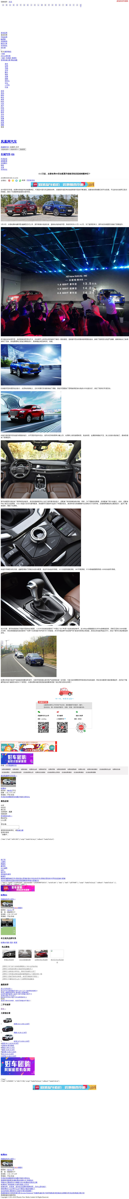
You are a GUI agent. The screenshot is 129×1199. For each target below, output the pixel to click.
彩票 (2, 123)
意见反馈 (71, 1193)
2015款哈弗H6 (5, 772)
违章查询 (4, 41)
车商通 (8, 58)
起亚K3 (20, 878)
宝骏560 (4, 1045)
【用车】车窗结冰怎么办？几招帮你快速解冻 (18, 979)
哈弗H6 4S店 (81, 769)
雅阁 (2, 878)
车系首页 (4, 159)
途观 (3, 1050)
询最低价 (4, 899)
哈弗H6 (3, 788)
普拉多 (48, 878)
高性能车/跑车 (6, 874)
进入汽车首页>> (6, 989)
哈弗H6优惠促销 (72, 769)
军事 (2, 118)
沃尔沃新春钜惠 (25, 960)
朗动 (8, 880)
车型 (6, 70)
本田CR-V (5, 1043)
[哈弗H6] (8, 786)
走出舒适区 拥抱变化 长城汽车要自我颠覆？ (17, 1191)
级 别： (4, 912)
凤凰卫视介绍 (79, 1193)
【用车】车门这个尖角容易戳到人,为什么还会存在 (20, 966)
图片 (6, 72)
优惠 (6, 76)
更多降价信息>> (6, 816)
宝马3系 (15, 878)
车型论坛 (4, 169)
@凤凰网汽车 (12, 765)
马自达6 (34, 878)
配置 (15, 942)
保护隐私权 (50, 1193)
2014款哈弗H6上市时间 (53, 772)
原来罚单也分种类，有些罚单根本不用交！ (16, 1000)
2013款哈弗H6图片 (79, 772)
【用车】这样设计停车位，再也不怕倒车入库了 (19, 971)
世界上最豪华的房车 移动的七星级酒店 (15, 992)
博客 (2, 120)
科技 (2, 108)
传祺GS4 (17, 1024)
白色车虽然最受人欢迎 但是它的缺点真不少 (16, 994)
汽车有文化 (31, 180)
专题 (3, 58)
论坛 (6, 83)
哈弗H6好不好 (42, 769)
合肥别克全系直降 (41, 960)
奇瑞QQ (30, 880)
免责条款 (58, 1193)
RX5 (3, 1054)
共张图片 (18, 908)
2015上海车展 (5, 56)
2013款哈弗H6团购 (91, 772)
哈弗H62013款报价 (40, 772)
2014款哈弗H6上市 (28, 772)
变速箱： (4, 795)
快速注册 (7, 60)
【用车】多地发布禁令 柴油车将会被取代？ (17, 969)
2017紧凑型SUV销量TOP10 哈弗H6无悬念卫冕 (20, 1182)
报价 (6, 74)
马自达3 (3, 880)
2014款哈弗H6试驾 (16, 772)
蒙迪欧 (9, 878)
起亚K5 (28, 878)
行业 (6, 87)
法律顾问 (64, 1193)
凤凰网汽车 (9, 141)
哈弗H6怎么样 (33, 769)
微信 (9, 51)
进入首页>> (11, 899)
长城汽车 (5, 154)
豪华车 (3, 866)
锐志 (44, 878)
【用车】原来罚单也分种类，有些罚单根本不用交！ (20, 976)
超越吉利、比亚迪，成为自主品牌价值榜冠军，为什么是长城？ (23, 1186)
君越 (63, 878)
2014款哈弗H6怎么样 (105, 769)
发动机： (4, 914)
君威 (5, 878)
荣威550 (36, 880)
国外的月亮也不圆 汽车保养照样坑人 (14, 997)
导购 (6, 68)
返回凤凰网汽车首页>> (9, 776)
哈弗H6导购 (51, 769)
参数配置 (4, 161)
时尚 (2, 101)
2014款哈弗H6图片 (67, 772)
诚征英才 (42, 1193)
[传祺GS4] (8, 1024)
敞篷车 (3, 876)
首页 (2, 91)
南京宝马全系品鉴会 (57, 961)
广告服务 (36, 1193)
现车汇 (7, 81)
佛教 (2, 125)
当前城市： (5, 812)
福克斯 (4, 1052)
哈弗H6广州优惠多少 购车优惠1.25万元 (15, 1184)
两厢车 (3, 864)
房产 (2, 106)
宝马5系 (40, 878)
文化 (2, 114)
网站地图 (14, 60)
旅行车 (3, 872)
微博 (6, 51)
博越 (15, 1032)
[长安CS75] (8, 1041)
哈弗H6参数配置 (6, 769)
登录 (2, 60)
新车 (6, 64)
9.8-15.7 (10, 910)
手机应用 (4, 37)
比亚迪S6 (13, 880)
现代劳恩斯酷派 (22, 880)
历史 (2, 116)
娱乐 (2, 97)
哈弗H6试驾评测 (61, 769)
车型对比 (4, 45)
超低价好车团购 (122, 1)
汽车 (2, 104)
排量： (3, 792)
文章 (2, 167)
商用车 (14, 58)
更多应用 (4, 33)
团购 (6, 79)
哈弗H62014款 (116, 769)
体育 (2, 99)
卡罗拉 (53, 878)
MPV (2, 870)
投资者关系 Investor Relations (22, 1193)
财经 (2, 95)
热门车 (3, 859)
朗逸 (3, 1047)
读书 (2, 110)
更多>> (3, 1009)
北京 (10, 2)
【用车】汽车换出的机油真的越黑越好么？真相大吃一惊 (22, 974)
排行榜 (3, 48)
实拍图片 (4, 163)
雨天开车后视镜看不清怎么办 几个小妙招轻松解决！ (19, 990)
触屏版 (3, 39)
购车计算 (4, 43)
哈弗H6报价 (24, 769)
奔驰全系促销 (9, 960)
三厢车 (3, 862)
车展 (3, 54)
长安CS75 (17, 1041)
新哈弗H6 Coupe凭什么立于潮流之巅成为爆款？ (18, 1189)
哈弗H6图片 (16, 769)
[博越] (8, 1032)
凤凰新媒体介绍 (6, 1193)
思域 (24, 878)
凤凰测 (3, 1180)
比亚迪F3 (59, 878)
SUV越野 (4, 868)
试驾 (6, 66)
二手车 (7, 85)
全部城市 (80, 5)
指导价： (4, 910)
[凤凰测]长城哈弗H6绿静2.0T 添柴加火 (19, 1180)
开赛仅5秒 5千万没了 (8, 995)
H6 (12, 154)
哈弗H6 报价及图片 (92, 769)
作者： (3, 765)
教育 (2, 112)
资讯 (2, 93)
